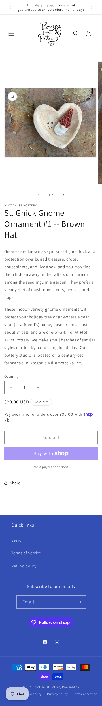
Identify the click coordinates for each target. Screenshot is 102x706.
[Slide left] (38, 195)
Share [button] (15, 482)
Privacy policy (57, 694)
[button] (11, 33)
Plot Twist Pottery (47, 687)
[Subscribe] (79, 602)
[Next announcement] (91, 7)
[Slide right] (63, 195)
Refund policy (24, 565)
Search (17, 540)
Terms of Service (26, 552)
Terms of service (85, 694)
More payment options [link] (51, 467)
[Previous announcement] (10, 7)
